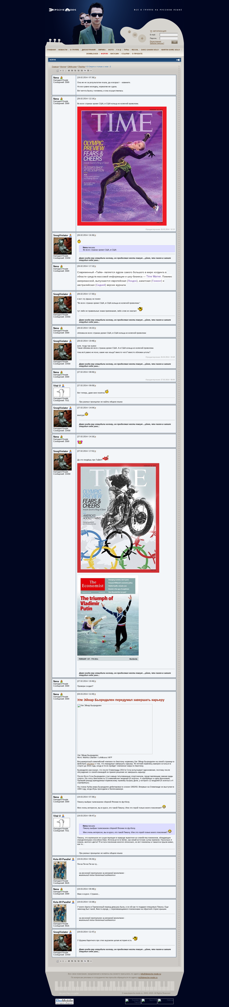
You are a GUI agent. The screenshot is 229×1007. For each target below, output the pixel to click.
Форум (104, 54)
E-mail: (152, 35)
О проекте (137, 54)
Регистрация (155, 41)
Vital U (57, 385)
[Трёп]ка (81, 67)
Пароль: (154, 38)
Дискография (89, 50)
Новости (62, 50)
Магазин (114, 54)
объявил (90, 764)
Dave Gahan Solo (150, 50)
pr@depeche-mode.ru (147, 977)
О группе (74, 50)
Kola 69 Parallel (62, 859)
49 (69, 70)
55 (88, 70)
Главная (51, 50)
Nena (56, 77)
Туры (126, 50)
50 (72, 70)
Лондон (132, 280)
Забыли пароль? (157, 43)
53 (82, 70)
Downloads (92, 54)
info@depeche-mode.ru (151, 974)
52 (78, 70)
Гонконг (156, 280)
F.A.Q (118, 50)
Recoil (135, 50)
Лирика (102, 50)
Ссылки (125, 54)
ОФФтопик (72, 67)
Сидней (100, 285)
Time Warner (153, 276)
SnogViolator (60, 235)
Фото (111, 50)
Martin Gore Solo (170, 50)
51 (75, 70)
